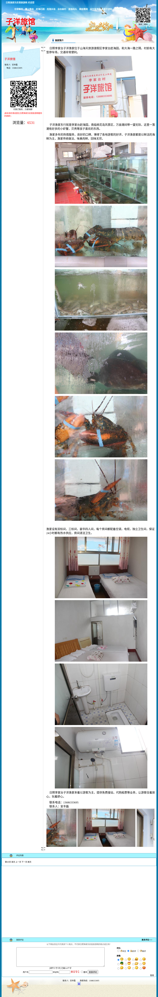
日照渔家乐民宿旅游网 (16, 2)
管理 (152, 975)
